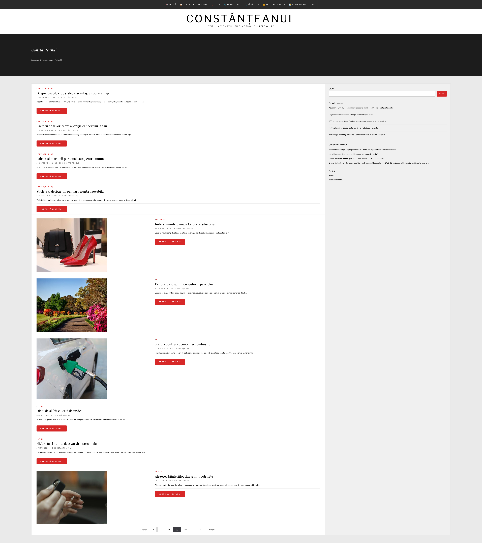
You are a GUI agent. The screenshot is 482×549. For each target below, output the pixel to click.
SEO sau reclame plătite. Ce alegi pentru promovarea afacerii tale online (357, 121)
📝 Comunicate (298, 4)
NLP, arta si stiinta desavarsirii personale (67, 443)
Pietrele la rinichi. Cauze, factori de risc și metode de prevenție (353, 128)
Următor (211, 530)
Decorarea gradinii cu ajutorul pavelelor (184, 284)
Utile (159, 280)
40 (185, 530)
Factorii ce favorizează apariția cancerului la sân (72, 126)
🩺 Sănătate (252, 4)
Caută (331, 89)
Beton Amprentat (336, 150)
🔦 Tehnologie (232, 4)
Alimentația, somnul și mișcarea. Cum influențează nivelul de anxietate (357, 135)
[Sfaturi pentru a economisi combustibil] (93, 368)
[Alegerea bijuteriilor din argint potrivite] (93, 497)
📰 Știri (202, 4)
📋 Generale (187, 4)
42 (201, 530)
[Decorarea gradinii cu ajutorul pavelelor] (93, 305)
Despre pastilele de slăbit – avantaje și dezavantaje (73, 93)
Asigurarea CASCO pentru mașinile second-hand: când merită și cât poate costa (361, 108)
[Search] (313, 4)
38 (168, 530)
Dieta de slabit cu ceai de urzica (59, 411)
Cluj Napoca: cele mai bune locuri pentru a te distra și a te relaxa (371, 150)
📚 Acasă (171, 4)
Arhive (331, 176)
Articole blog (45, 89)
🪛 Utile (215, 4)
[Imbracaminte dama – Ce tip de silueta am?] (93, 245)
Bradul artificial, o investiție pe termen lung (412, 163)
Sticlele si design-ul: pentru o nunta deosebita (70, 191)
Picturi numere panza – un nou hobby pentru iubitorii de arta (360, 158)
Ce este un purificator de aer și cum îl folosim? (360, 154)
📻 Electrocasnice (274, 4)
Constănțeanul (241, 18)
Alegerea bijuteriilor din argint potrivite (184, 476)
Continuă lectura (51, 110)
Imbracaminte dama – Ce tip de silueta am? (186, 224)
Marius (331, 158)
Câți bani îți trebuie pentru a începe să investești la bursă (351, 114)
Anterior (143, 530)
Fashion (160, 220)
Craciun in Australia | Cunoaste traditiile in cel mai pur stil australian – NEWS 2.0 (360, 163)
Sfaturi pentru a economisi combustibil (183, 344)
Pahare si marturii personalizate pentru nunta (70, 158)
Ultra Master (334, 154)
